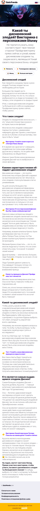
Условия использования (10, 493)
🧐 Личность (8, 69)
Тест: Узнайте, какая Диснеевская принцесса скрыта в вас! (19, 353)
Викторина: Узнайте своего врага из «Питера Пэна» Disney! (20, 142)
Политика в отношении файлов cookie (15, 499)
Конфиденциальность (10, 496)
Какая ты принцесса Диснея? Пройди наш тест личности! (20, 275)
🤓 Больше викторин (25, 73)
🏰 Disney (10, 73)
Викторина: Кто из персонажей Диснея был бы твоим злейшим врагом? (21, 210)
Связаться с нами (8, 490)
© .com (7, 485)
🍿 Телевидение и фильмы (26, 69)
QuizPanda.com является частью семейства (20, 507)
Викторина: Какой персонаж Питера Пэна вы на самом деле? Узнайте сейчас (21, 434)
